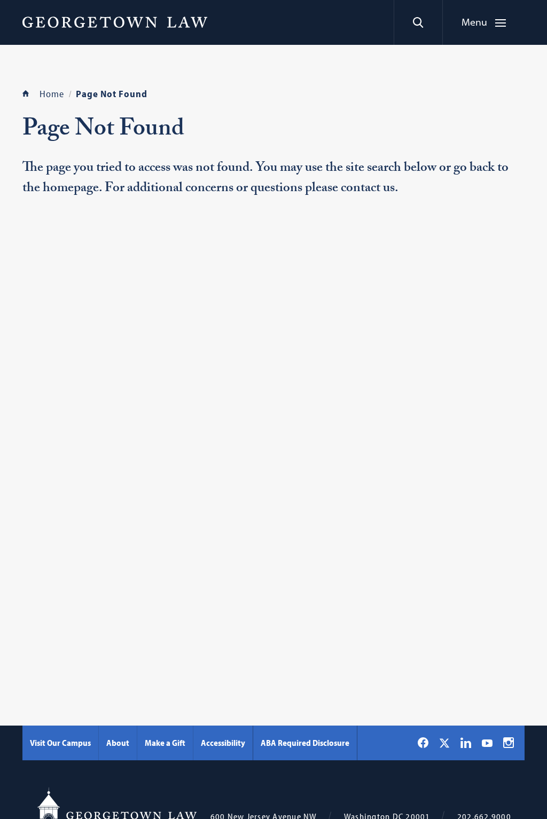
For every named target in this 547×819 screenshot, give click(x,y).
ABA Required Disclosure (305, 742)
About (117, 742)
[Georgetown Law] (114, 22)
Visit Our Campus (60, 742)
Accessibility (223, 742)
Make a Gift (165, 742)
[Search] (418, 22)
